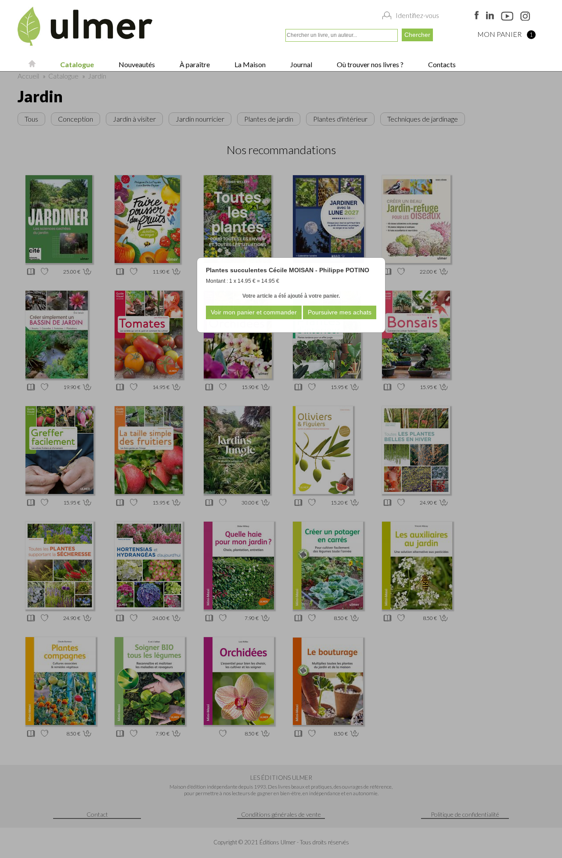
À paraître (194, 64)
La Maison (249, 64)
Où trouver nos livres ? (369, 64)
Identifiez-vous (417, 15)
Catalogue (76, 64)
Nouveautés (136, 64)
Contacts (441, 64)
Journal (300, 64)
